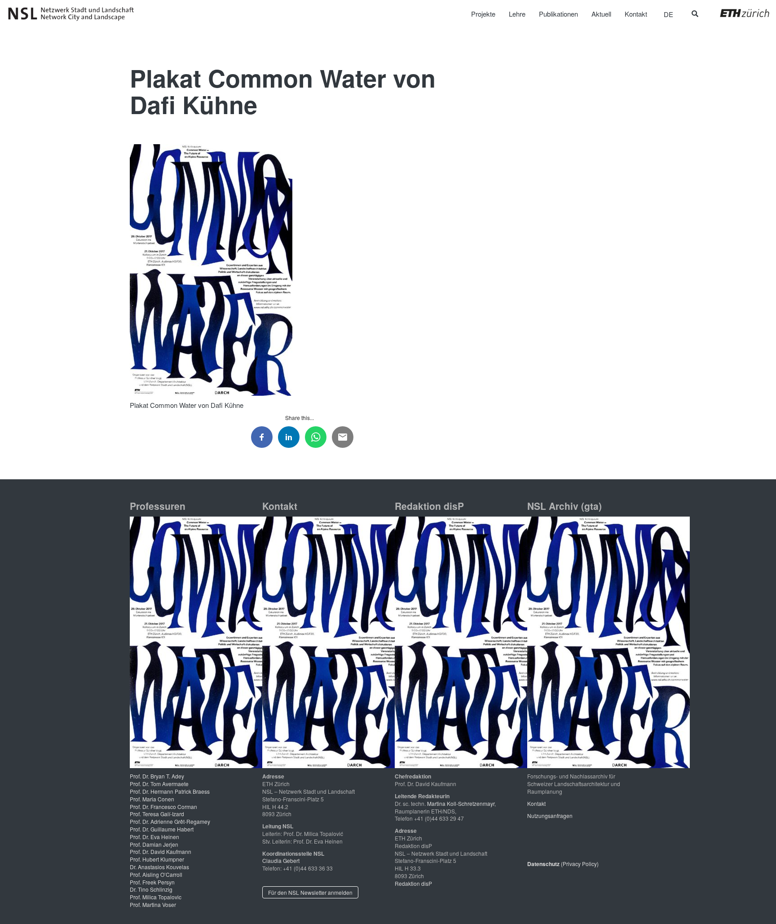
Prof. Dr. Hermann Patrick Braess (170, 791)
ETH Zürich (737, 13)
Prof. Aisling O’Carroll (156, 874)
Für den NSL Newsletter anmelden (310, 892)
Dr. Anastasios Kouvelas (159, 867)
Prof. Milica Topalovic (155, 897)
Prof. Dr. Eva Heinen (154, 836)
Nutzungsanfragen (550, 815)
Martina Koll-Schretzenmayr (460, 803)
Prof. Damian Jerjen (154, 844)
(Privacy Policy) (563, 863)
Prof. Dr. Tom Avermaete (159, 783)
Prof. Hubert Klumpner (157, 859)
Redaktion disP (413, 883)
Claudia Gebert (281, 860)
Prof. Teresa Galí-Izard (157, 814)
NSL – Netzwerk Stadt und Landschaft (74, 14)
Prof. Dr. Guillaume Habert (162, 829)
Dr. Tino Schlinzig (151, 889)
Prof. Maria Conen (152, 799)
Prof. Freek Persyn (152, 882)
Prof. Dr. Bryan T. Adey (157, 776)
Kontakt (536, 803)
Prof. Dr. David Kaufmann (160, 851)
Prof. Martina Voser (153, 904)
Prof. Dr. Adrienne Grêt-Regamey (170, 821)
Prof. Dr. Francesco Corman (163, 806)
